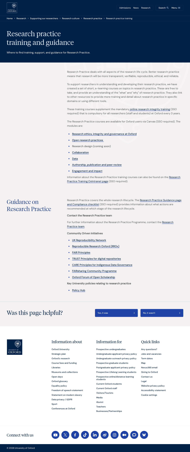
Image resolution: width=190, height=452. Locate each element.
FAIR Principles (81, 252)
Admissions (125, 7)
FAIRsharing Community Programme (94, 271)
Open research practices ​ (88, 140)
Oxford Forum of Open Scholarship (93, 277)
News (136, 7)
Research (145, 7)
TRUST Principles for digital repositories (96, 258)
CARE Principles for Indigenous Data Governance (102, 265)
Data (75, 158)
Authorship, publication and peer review (97, 164)
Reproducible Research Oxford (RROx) (95, 246)
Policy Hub (78, 290)
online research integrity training (149, 109)
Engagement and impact (87, 171)
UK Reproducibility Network (89, 240)
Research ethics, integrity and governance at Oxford (104, 134)
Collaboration (80, 152)
